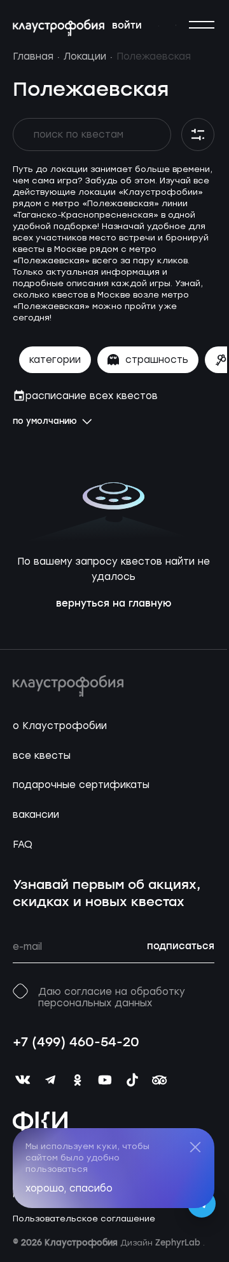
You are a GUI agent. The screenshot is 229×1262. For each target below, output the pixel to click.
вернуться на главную (113, 604)
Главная (33, 56)
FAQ (22, 844)
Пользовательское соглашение (84, 1218)
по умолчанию (45, 421)
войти (127, 26)
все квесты (42, 755)
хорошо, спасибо (69, 1188)
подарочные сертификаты (81, 785)
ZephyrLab (179, 1243)
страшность (156, 359)
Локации (85, 56)
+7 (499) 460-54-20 (76, 1043)
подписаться (180, 947)
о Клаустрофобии (60, 726)
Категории (55, 359)
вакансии (36, 814)
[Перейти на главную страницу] (58, 28)
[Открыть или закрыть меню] (201, 24)
